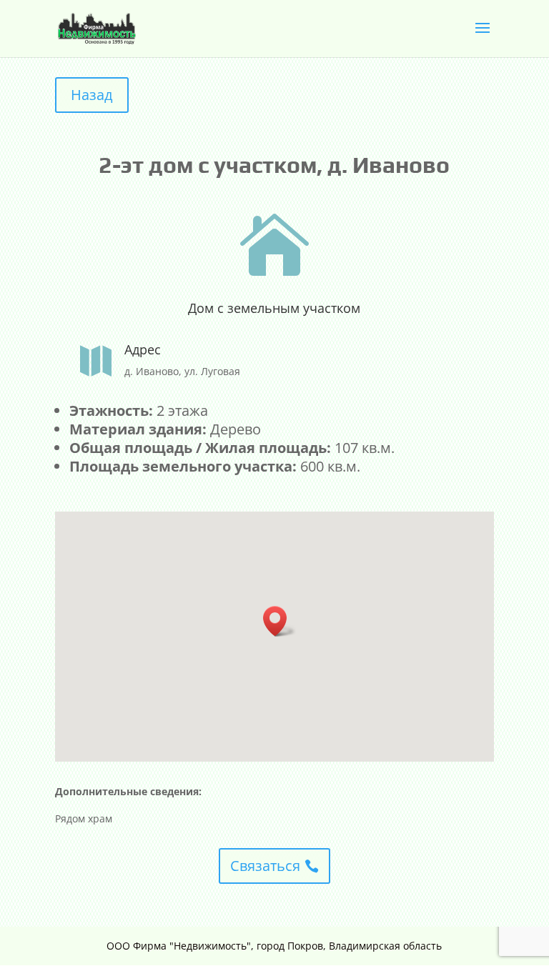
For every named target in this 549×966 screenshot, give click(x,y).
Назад (92, 94)
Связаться (265, 865)
